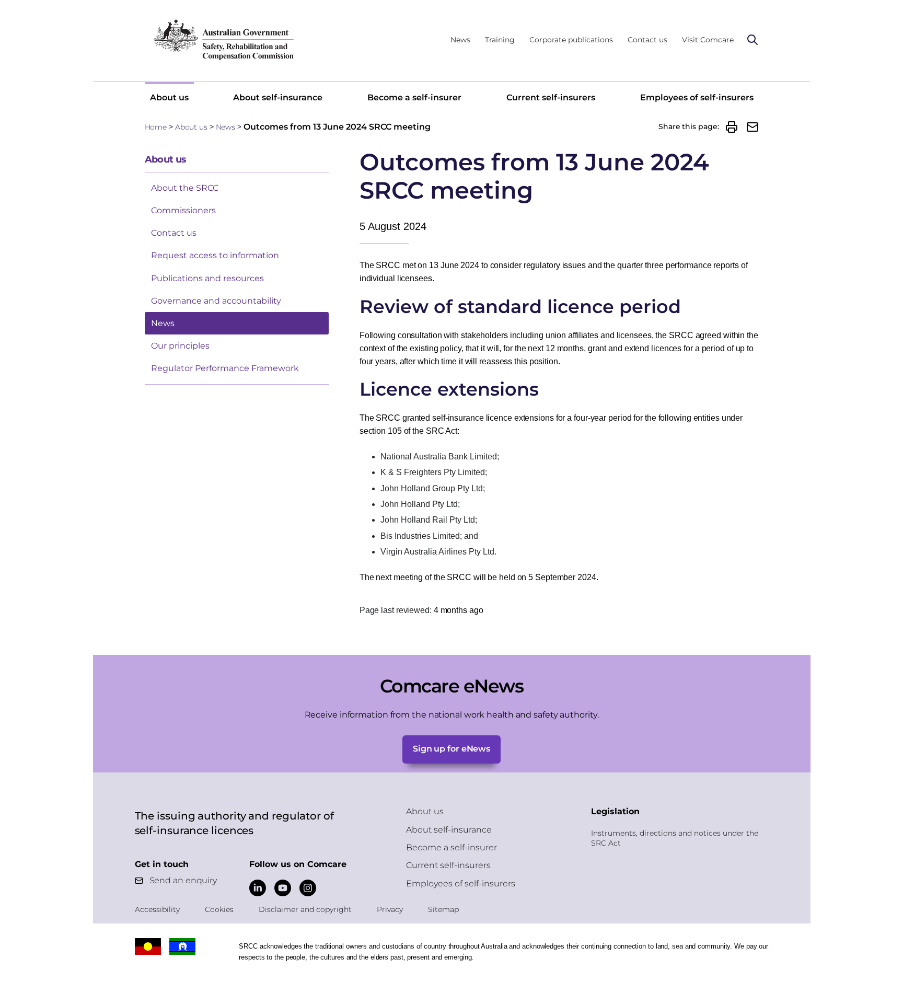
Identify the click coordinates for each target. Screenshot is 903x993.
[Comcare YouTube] (282, 888)
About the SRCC (184, 188)
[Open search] (752, 39)
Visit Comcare (708, 39)
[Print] (731, 127)
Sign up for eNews (451, 749)
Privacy (390, 909)
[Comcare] (223, 39)
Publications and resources (207, 278)
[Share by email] (752, 127)
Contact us (647, 39)
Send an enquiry (183, 880)
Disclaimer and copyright (305, 909)
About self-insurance (277, 97)
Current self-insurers (550, 97)
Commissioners (183, 210)
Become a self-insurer (414, 97)
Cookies (219, 909)
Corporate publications (571, 39)
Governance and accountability (216, 301)
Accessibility (157, 909)
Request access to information (215, 255)
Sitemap (443, 909)
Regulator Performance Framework (225, 368)
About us (169, 97)
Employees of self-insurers (697, 97)
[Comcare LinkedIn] (257, 888)
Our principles (180, 346)
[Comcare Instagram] (307, 888)
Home (156, 127)
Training (500, 39)
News (460, 39)
